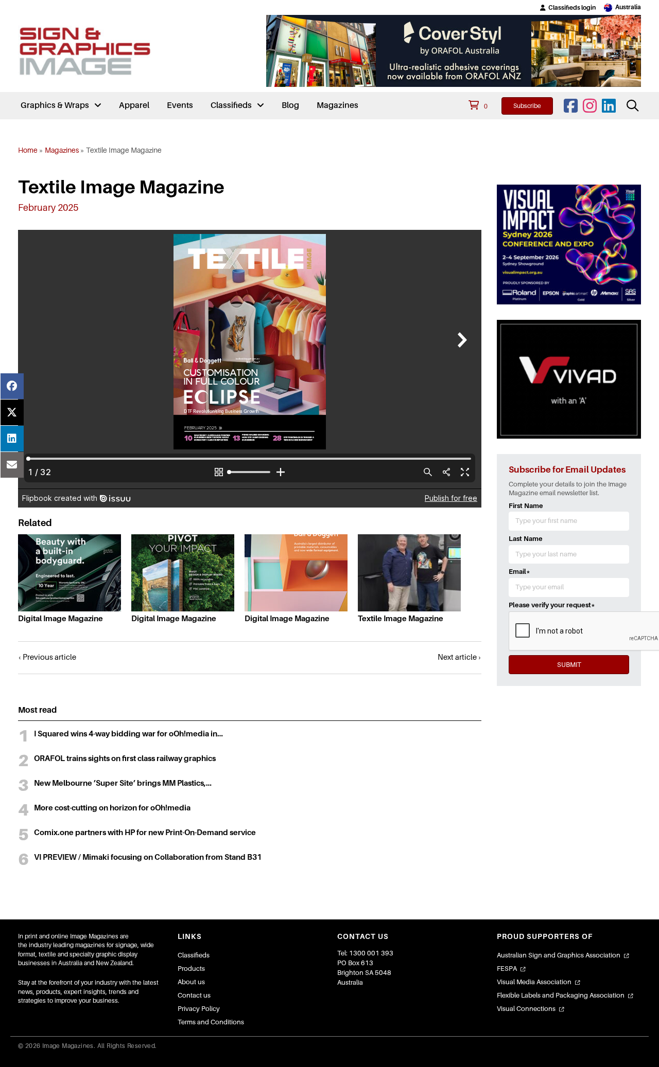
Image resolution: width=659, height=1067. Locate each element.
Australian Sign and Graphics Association (558, 955)
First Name (526, 506)
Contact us (194, 995)
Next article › (459, 657)
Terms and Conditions (211, 1022)
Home (28, 150)
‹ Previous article (47, 657)
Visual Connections (526, 1008)
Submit (569, 664)
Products (191, 968)
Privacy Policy (199, 1008)
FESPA (507, 968)
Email (519, 571)
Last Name (526, 538)
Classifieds (194, 955)
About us (191, 982)
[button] (568, 8)
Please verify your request (552, 605)
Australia (628, 7)
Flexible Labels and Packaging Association (561, 995)
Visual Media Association (534, 982)
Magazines (62, 150)
